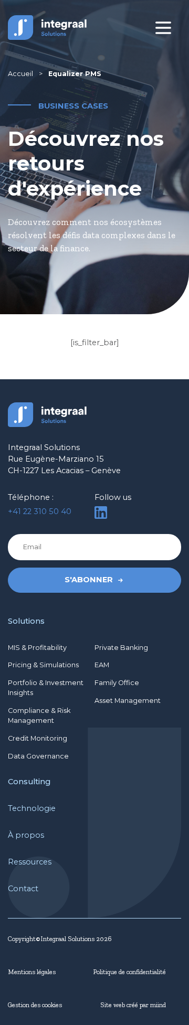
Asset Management (127, 700)
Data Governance (38, 756)
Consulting (29, 781)
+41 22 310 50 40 (39, 511)
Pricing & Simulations (43, 665)
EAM (101, 665)
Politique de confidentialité (129, 972)
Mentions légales (32, 972)
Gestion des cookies (35, 1005)
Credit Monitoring (37, 738)
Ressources (29, 862)
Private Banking (121, 648)
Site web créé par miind (133, 1005)
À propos (26, 835)
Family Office (116, 683)
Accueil (20, 74)
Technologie (32, 808)
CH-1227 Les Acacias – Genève (64, 470)
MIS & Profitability (37, 648)
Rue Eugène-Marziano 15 (56, 459)
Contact (23, 888)
